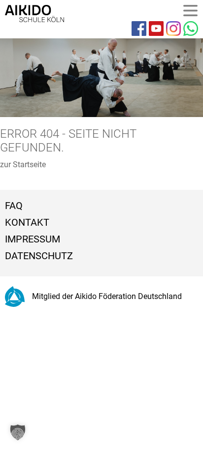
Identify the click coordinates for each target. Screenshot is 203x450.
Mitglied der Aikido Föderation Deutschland (107, 296)
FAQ (14, 205)
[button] (17, 432)
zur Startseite (23, 164)
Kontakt (27, 222)
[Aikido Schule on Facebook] (139, 28)
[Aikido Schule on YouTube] (156, 28)
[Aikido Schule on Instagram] (173, 28)
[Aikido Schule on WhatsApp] (190, 28)
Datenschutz (39, 256)
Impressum (32, 239)
